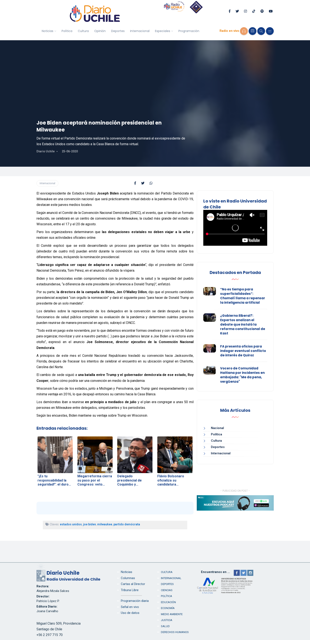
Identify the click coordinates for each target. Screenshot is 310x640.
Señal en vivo (130, 607)
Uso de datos (130, 613)
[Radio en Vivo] (244, 31)
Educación (168, 602)
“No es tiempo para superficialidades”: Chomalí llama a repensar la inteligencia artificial (242, 296)
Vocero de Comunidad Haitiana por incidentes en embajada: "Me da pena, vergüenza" (242, 375)
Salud (165, 626)
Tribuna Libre (130, 590)
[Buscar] (261, 31)
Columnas (128, 578)
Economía (168, 608)
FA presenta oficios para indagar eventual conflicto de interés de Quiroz (243, 350)
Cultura (83, 31)
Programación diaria (135, 601)
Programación (188, 31)
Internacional (140, 31)
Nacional (217, 428)
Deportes (118, 31)
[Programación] (252, 31)
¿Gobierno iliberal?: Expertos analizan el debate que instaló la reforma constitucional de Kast (242, 324)
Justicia (166, 620)
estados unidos (71, 524)
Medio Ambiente (172, 614)
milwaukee (104, 524)
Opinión (100, 31)
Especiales (162, 31)
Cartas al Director (133, 584)
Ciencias (167, 590)
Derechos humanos (175, 632)
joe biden (89, 524)
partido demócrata (126, 524)
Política (67, 31)
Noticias (47, 31)
